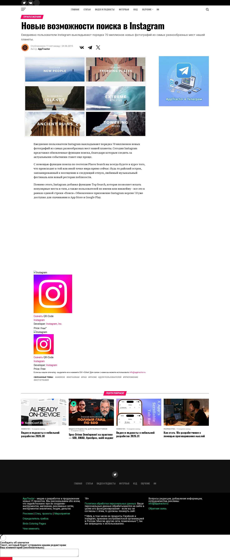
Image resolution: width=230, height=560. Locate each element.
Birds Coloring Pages (34, 523)
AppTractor (44, 49)
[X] (98, 47)
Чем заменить (31, 528)
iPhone (93, 377)
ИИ (158, 9)
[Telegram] (90, 47)
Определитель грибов (36, 518)
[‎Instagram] (53, 312)
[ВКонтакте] (82, 47)
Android (60, 377)
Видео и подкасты (105, 9)
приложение (131, 377)
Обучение (146, 9)
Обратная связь (157, 508)
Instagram (73, 377)
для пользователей (110, 377)
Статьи (87, 9)
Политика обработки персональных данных (110, 503)
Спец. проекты (43, 513)
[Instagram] (44, 353)
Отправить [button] (6, 558)
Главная (75, 9)
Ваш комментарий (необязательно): (22, 547)
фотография (42, 380)
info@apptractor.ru (138, 372)
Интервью (124, 9)
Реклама (28, 513)
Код (135, 9)
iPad (84, 377)
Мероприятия (62, 513)
